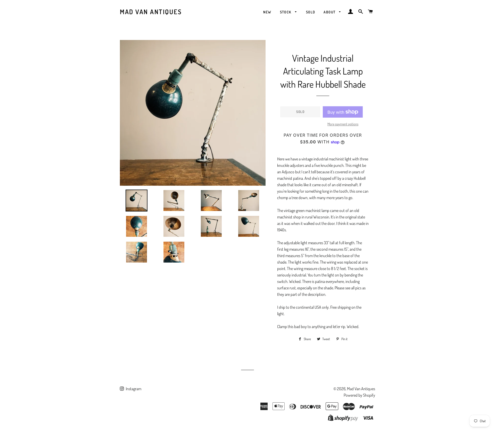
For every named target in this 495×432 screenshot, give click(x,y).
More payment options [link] (342, 124)
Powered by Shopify (359, 395)
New (267, 12)
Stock (286, 12)
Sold (310, 12)
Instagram (133, 388)
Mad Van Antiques (151, 11)
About (330, 12)
